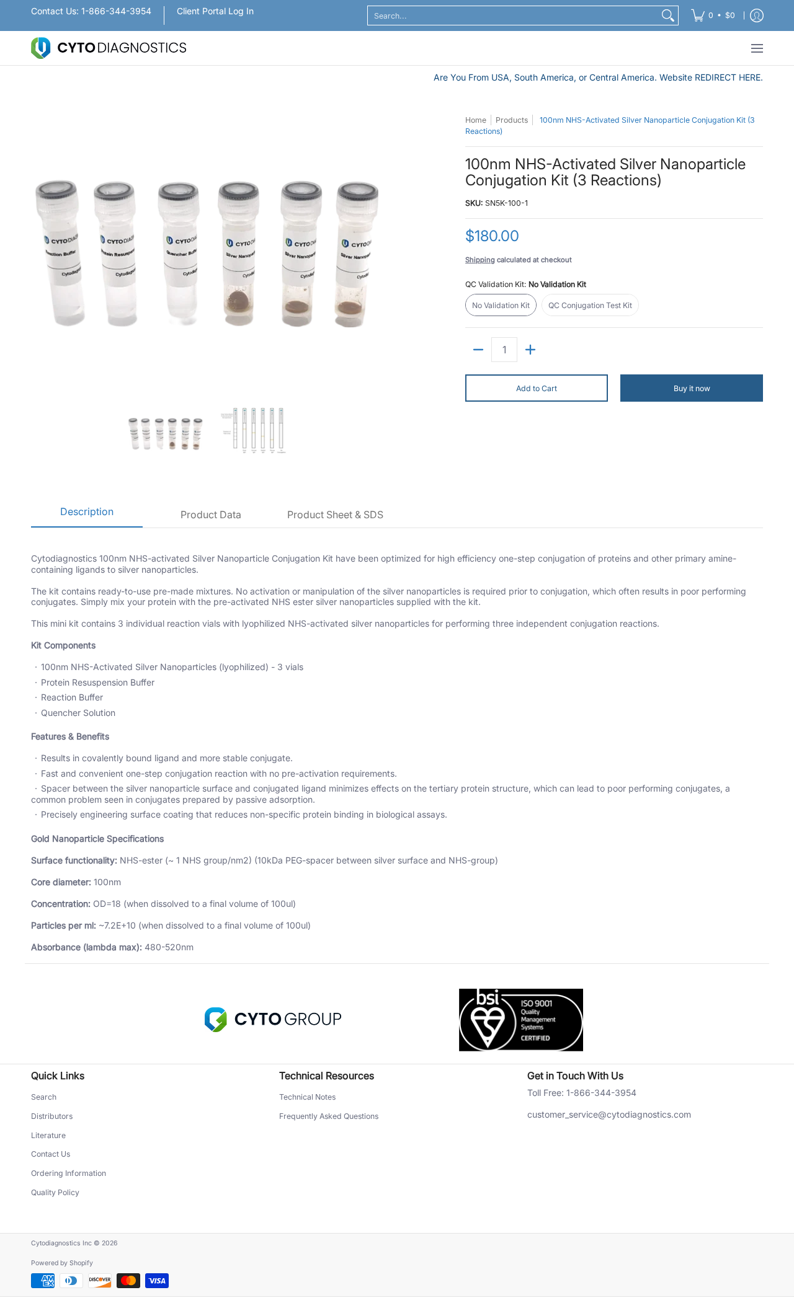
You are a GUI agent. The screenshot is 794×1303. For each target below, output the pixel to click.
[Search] (668, 15)
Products (512, 120)
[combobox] (513, 15)
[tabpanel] (397, 745)
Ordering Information (68, 1173)
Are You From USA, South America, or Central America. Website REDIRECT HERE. (598, 77)
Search (43, 1097)
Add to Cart (536, 388)
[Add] (530, 349)
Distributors (52, 1116)
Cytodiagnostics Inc (61, 1243)
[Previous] (39, 248)
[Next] (382, 248)
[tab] (87, 515)
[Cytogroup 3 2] (273, 1019)
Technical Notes (307, 1097)
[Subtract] (478, 349)
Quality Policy (55, 1192)
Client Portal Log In (215, 11)
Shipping (480, 259)
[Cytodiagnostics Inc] (108, 48)
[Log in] (756, 15)
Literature (48, 1135)
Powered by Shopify (62, 1263)
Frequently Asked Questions (328, 1116)
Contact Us (50, 1154)
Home (475, 120)
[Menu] (756, 48)
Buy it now (692, 388)
